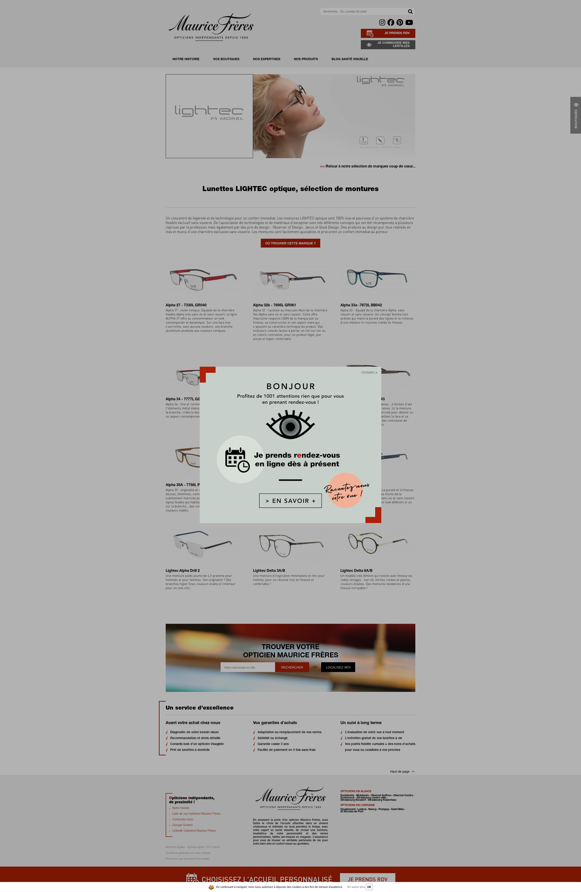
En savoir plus (356, 887)
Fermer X (369, 373)
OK (369, 887)
